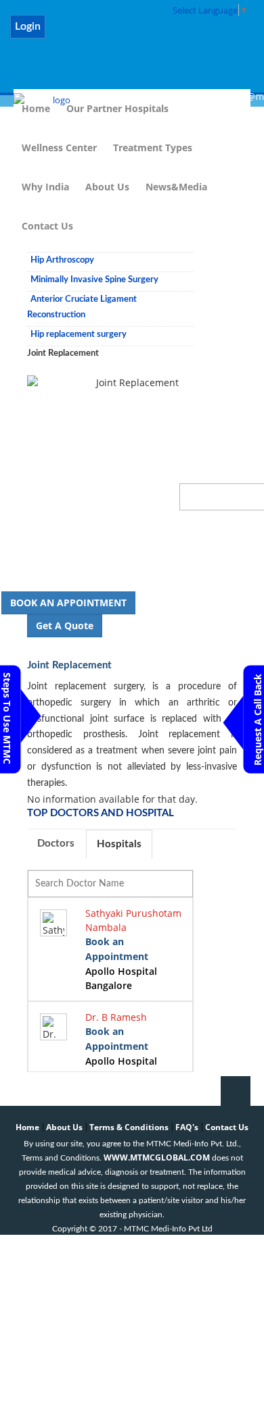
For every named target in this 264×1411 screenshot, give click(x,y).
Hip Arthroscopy (62, 260)
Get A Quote (64, 625)
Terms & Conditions (129, 1127)
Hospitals (119, 844)
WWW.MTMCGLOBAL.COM (157, 1157)
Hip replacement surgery (78, 334)
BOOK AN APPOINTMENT (68, 602)
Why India (45, 186)
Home (27, 1127)
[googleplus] (207, 34)
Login (28, 26)
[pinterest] (172, 34)
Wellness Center (59, 147)
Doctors (55, 843)
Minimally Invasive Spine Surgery (94, 279)
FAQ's (186, 1127)
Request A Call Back (257, 720)
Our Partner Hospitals (117, 108)
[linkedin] (137, 34)
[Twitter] (102, 34)
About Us (107, 186)
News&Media (176, 186)
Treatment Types (152, 147)
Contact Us (47, 225)
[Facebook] (67, 34)
